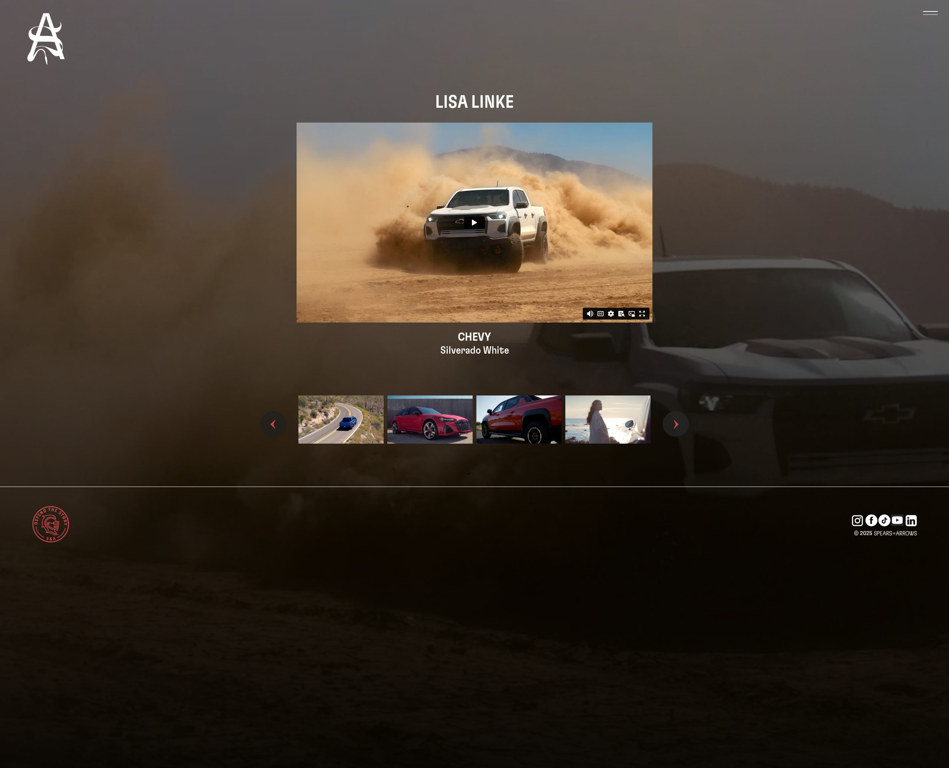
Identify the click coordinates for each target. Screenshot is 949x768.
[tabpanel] (341, 431)
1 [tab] (469, 473)
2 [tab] (480, 473)
